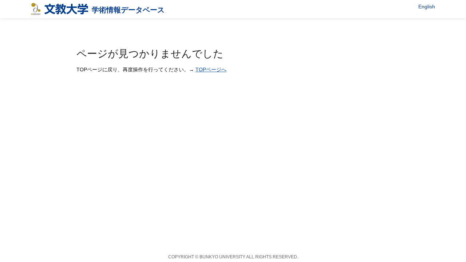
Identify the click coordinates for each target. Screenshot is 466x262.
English (426, 6)
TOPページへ (211, 69)
